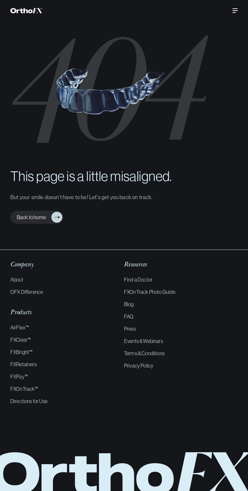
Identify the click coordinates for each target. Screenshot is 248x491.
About (16, 280)
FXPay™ (19, 376)
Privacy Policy (138, 365)
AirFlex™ (19, 327)
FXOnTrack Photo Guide (149, 292)
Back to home (30, 217)
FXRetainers (23, 364)
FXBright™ (21, 352)
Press (130, 329)
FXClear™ (20, 340)
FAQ (128, 316)
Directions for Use (28, 401)
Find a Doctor (138, 280)
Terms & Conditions (144, 353)
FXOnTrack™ (24, 389)
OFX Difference (26, 292)
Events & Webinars (143, 341)
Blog (129, 304)
